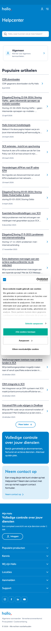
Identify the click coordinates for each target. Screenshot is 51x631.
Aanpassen (24, 340)
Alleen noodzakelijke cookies (25, 349)
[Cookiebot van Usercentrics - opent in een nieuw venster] (36, 279)
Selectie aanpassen (34, 323)
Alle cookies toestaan (25, 332)
